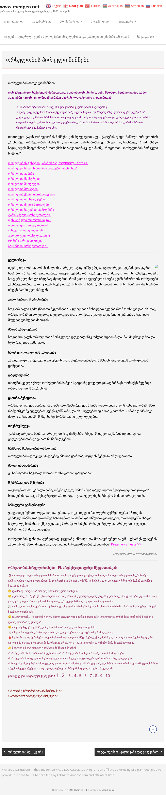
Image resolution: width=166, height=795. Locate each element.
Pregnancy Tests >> (73, 163)
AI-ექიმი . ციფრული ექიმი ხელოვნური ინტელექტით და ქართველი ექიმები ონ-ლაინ (66, 36)
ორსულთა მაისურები (24, 178)
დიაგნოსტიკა (42, 21)
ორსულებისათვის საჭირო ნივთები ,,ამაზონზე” (42, 168)
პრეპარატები (70, 21)
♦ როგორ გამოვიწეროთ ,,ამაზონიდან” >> (35, 691)
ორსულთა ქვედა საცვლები (29, 204)
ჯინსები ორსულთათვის (26, 230)
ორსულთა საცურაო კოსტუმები (31, 210)
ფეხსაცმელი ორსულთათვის (29, 220)
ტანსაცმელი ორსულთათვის (29, 215)
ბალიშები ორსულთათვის (28, 246)
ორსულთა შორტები (23, 189)
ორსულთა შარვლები (24, 184)
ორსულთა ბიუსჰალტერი (27, 199)
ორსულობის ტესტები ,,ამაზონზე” (32, 163)
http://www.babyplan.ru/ (142, 554)
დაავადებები (13, 21)
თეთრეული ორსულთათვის (28, 225)
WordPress (108, 789)
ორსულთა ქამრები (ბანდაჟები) (31, 194)
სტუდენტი (125, 21)
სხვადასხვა (145, 36)
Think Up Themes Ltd (75, 789)
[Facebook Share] (153, 729)
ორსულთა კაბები (21, 173)
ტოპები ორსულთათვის (25, 241)
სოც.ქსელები (100, 21)
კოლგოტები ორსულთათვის (29, 235)
